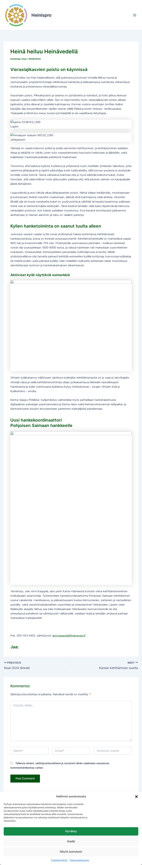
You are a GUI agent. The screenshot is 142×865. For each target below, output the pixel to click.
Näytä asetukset (71, 851)
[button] (136, 796)
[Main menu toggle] (134, 15)
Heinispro (41, 15)
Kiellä (71, 841)
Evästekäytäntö (59, 860)
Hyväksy (71, 831)
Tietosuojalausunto (79, 860)
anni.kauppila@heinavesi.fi (68, 635)
